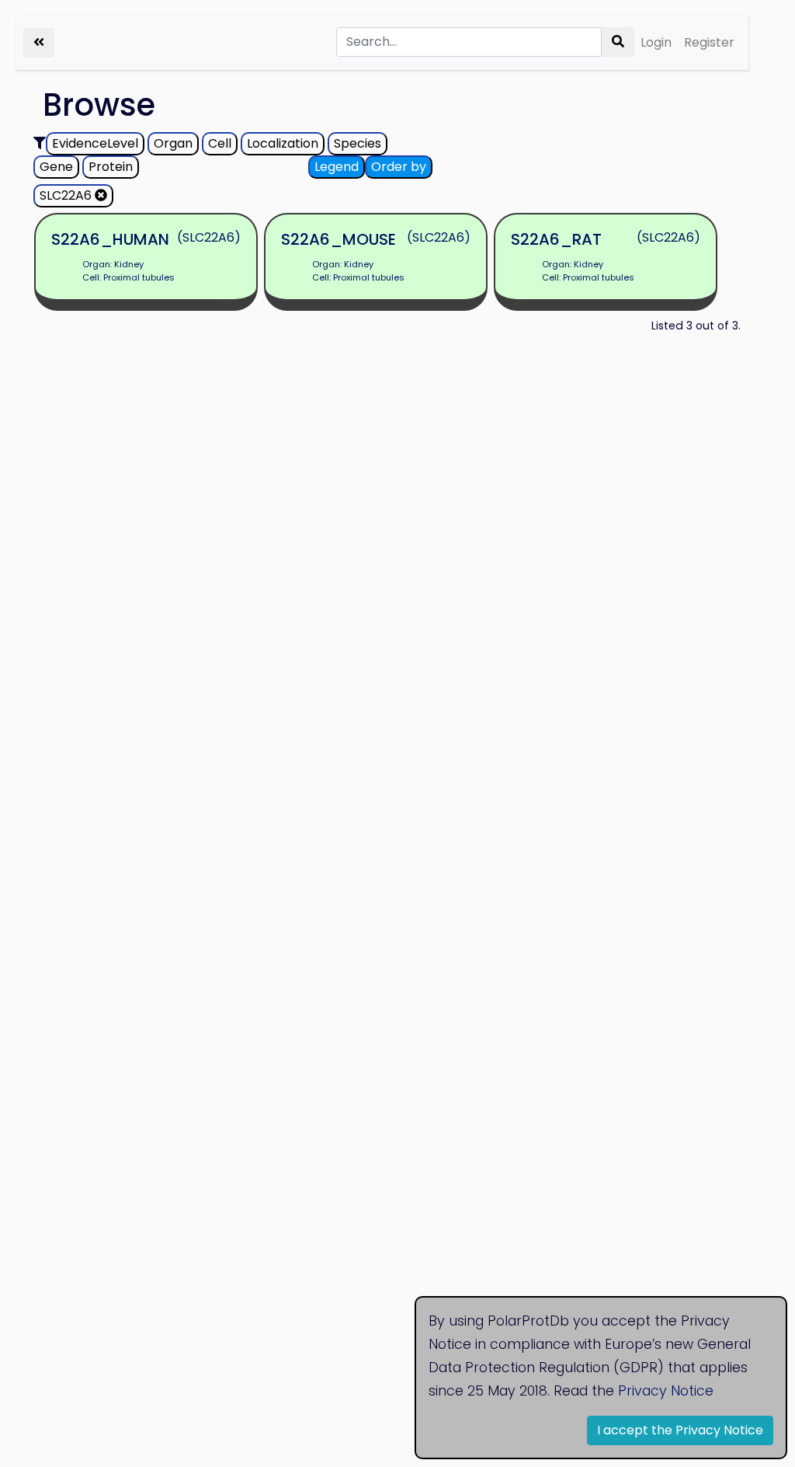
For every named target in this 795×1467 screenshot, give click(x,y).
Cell (219, 143)
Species (357, 143)
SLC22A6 (67, 195)
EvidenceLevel (95, 143)
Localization (282, 143)
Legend (336, 167)
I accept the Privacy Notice (680, 1430)
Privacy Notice (665, 1391)
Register (709, 42)
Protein (111, 167)
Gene (56, 167)
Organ (173, 143)
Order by (398, 167)
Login (656, 42)
